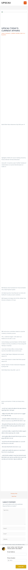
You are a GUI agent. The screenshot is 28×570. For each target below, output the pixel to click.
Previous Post (14, 493)
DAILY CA (22, 33)
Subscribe (21, 566)
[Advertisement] (14, 50)
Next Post (14, 496)
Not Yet (9, 566)
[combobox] (10, 560)
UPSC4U (6, 3)
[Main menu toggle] (25, 2)
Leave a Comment (6, 33)
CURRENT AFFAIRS (15, 33)
